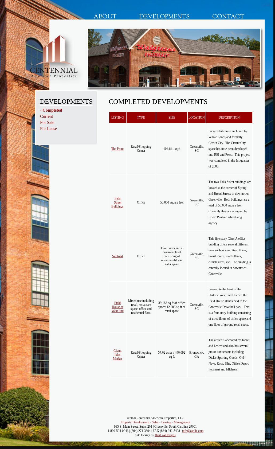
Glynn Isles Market (117, 355)
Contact (228, 17)
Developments (164, 17)
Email (266, 4)
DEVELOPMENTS (66, 101)
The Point (117, 149)
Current (46, 116)
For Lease (48, 128)
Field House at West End (118, 307)
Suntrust (117, 256)
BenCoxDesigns (165, 435)
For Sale (47, 122)
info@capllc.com (192, 431)
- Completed (51, 110)
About (105, 17)
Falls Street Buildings (117, 202)
